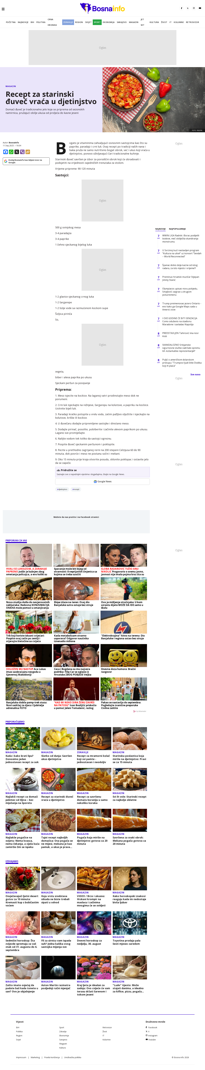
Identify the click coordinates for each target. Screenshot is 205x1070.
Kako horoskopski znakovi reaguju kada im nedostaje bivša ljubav (129, 899)
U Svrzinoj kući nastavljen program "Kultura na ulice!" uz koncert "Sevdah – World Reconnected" (181, 253)
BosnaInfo (14, 142)
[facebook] (181, 8)
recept (76, 489)
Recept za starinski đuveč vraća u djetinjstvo (57, 798)
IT (170, 22)
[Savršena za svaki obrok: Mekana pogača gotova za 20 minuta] (130, 820)
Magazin (133, 22)
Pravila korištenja (52, 1057)
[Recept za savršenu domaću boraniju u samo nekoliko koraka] (94, 779)
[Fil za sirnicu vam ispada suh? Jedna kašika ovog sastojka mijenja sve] (58, 923)
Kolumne (179, 22)
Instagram (152, 1035)
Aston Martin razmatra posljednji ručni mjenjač (55, 987)
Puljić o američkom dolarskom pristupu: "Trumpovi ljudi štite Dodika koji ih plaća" (182, 362)
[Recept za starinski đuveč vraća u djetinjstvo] (58, 779)
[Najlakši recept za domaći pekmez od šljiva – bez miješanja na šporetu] (23, 779)
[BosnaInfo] (102, 8)
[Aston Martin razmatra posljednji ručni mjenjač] (58, 967)
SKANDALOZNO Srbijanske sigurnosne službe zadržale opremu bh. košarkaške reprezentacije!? (181, 348)
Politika (40, 22)
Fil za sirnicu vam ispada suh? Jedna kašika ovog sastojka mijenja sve (56, 943)
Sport (97, 22)
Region (79, 22)
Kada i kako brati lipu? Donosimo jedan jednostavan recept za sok (22, 759)
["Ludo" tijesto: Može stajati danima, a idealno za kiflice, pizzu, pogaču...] (130, 967)
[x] (187, 8)
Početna (11, 22)
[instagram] (194, 8)
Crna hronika (52, 22)
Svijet (88, 22)
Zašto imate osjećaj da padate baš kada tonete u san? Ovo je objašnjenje (22, 988)
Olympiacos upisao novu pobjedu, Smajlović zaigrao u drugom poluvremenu (180, 291)
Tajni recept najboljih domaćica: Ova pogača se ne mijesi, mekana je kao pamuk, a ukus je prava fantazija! (57, 842)
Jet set (142, 22)
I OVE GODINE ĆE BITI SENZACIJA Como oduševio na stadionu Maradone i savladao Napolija (179, 321)
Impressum (21, 1057)
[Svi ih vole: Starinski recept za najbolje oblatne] (130, 779)
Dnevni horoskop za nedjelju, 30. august (89, 942)
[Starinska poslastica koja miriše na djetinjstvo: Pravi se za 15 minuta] (130, 738)
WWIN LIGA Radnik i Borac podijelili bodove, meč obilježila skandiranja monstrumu (180, 238)
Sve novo (195, 374)
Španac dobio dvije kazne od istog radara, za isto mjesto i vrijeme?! (180, 267)
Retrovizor (192, 22)
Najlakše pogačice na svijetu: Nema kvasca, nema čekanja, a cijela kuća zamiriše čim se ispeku (22, 842)
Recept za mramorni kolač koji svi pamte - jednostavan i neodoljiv (93, 759)
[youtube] (200, 8)
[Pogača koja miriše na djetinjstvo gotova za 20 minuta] (94, 820)
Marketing (35, 1057)
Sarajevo (122, 22)
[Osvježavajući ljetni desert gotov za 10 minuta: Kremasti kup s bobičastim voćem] (23, 878)
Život (164, 22)
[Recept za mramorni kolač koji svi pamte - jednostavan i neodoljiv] (94, 738)
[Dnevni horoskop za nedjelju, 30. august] (94, 923)
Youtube (152, 1039)
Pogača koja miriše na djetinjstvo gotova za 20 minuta (92, 840)
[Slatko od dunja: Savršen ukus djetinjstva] (58, 738)
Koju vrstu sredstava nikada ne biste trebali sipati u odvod (55, 899)
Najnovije (23, 22)
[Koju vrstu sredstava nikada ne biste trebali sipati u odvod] (58, 878)
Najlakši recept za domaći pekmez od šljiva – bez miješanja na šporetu (22, 800)
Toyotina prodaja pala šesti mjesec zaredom (126, 942)
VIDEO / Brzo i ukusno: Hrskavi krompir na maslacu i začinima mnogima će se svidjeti (91, 901)
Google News (105, 481)
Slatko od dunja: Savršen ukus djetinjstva (56, 757)
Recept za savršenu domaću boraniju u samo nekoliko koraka (92, 800)
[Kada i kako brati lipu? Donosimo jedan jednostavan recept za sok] (23, 738)
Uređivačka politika (72, 1057)
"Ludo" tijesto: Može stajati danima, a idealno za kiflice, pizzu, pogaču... (128, 988)
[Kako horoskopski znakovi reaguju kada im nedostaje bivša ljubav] (130, 878)
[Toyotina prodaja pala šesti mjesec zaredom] (130, 923)
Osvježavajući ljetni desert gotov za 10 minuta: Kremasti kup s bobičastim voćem (22, 901)
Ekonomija (109, 22)
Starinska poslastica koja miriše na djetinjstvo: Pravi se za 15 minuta (129, 759)
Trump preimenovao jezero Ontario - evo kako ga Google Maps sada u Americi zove (181, 306)
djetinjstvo (62, 489)
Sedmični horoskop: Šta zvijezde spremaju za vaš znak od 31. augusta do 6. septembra (21, 945)
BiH (32, 22)
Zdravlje (68, 22)
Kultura (154, 22)
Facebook (152, 1027)
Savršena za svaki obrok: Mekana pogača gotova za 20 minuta (129, 840)
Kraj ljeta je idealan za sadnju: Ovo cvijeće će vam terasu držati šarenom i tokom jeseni (93, 990)
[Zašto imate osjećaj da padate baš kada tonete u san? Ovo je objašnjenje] (23, 967)
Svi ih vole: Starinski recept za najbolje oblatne (129, 798)
